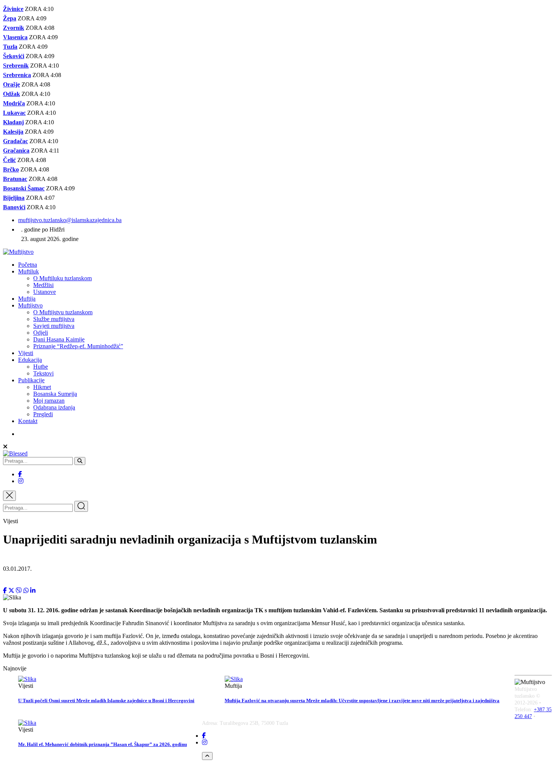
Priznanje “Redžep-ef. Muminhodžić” (78, 346)
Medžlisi (43, 285)
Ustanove (44, 292)
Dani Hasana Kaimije (59, 339)
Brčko (11, 169)
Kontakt (27, 421)
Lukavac (14, 113)
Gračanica (16, 150)
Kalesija (13, 131)
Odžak (11, 94)
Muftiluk (28, 271)
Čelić (9, 160)
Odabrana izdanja (54, 407)
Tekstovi (43, 373)
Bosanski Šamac (24, 188)
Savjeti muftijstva (53, 326)
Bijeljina (14, 198)
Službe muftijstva (53, 319)
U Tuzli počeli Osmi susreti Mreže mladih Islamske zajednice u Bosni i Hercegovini (106, 700)
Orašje (11, 84)
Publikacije (31, 380)
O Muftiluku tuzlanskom (62, 278)
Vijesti (25, 353)
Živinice (13, 9)
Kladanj (13, 122)
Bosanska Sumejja (55, 394)
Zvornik (13, 28)
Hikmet (42, 387)
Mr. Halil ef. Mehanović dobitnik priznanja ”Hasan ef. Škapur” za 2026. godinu (102, 744)
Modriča (14, 103)
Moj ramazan (49, 400)
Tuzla (10, 46)
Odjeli (40, 332)
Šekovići (13, 56)
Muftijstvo (30, 305)
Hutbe (40, 366)
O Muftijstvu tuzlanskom (62, 312)
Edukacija (30, 360)
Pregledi (43, 414)
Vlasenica (15, 37)
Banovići (14, 207)
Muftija (26, 298)
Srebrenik (16, 65)
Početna (27, 264)
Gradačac (15, 141)
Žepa (9, 18)
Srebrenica (17, 75)
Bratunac (15, 179)
